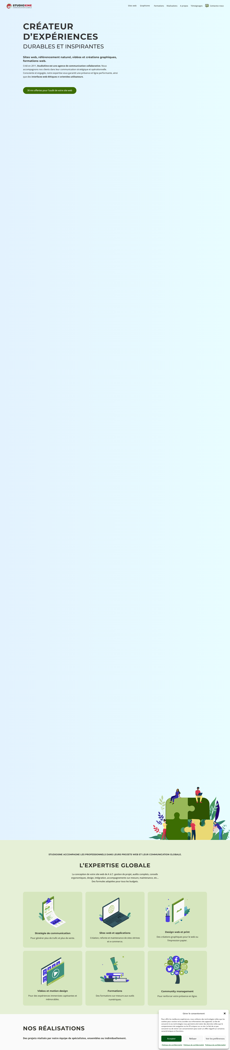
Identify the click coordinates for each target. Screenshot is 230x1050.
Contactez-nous (217, 6)
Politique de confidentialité (172, 1045)
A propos (184, 6)
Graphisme (145, 5)
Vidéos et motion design (52, 991)
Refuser (192, 1038)
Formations (159, 6)
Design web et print (177, 932)
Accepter (171, 1038)
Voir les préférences (215, 1038)
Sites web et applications (114, 933)
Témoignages (197, 6)
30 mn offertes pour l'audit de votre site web (49, 90)
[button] (224, 1013)
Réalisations (172, 6)
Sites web (132, 5)
